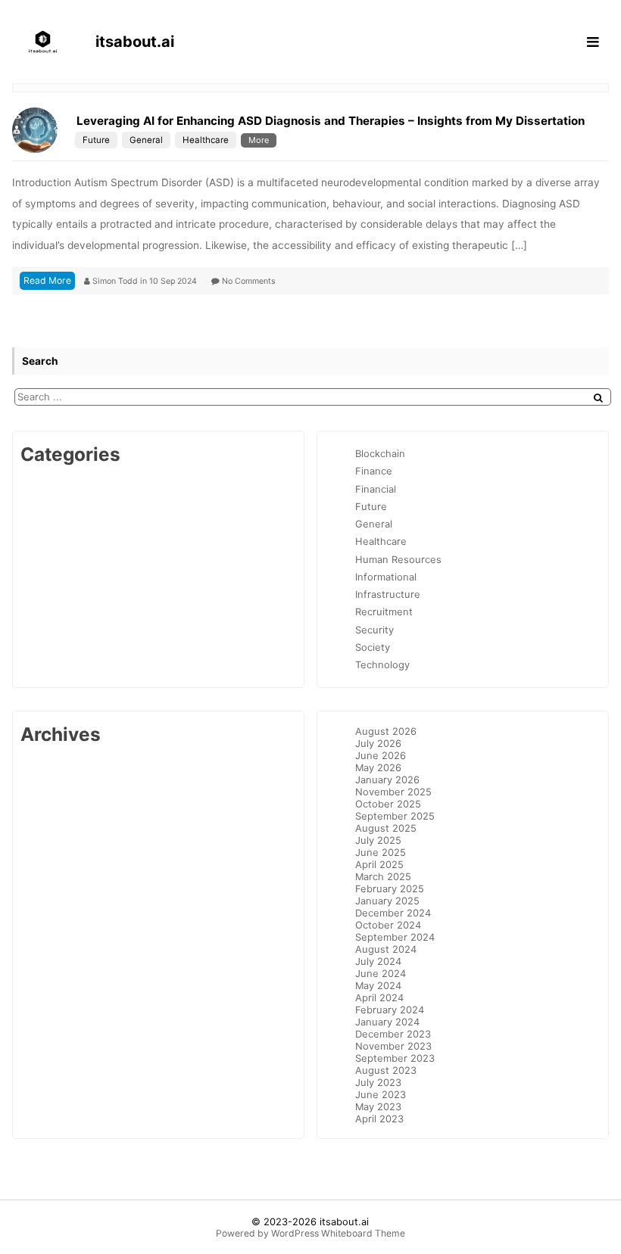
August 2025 (386, 828)
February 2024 (389, 1010)
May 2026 (378, 767)
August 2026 (386, 731)
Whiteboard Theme (363, 1233)
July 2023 (378, 1082)
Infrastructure (387, 594)
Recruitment (384, 611)
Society (372, 647)
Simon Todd (116, 281)
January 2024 (387, 1022)
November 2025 (393, 792)
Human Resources (398, 559)
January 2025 (387, 901)
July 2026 (378, 743)
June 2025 (380, 852)
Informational (386, 577)
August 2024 (386, 949)
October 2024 (388, 925)
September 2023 (395, 1058)
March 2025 (383, 876)
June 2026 (380, 755)
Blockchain (380, 453)
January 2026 (387, 779)
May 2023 (378, 1106)
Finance (373, 471)
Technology (382, 664)
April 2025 (379, 864)
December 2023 (393, 1034)
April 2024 (379, 997)
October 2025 (388, 804)
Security (374, 630)
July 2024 (378, 961)
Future (96, 140)
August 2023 (386, 1070)
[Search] (598, 397)
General (146, 140)
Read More (47, 280)
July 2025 (378, 840)
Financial (375, 489)
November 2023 (393, 1046)
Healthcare (206, 140)
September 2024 (395, 937)
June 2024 (380, 973)
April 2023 (379, 1118)
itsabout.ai (344, 1221)
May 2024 (378, 985)
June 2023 (380, 1094)
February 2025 (389, 888)
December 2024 (393, 913)
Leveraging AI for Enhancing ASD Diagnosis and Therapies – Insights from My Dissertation (330, 121)
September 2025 (395, 816)
